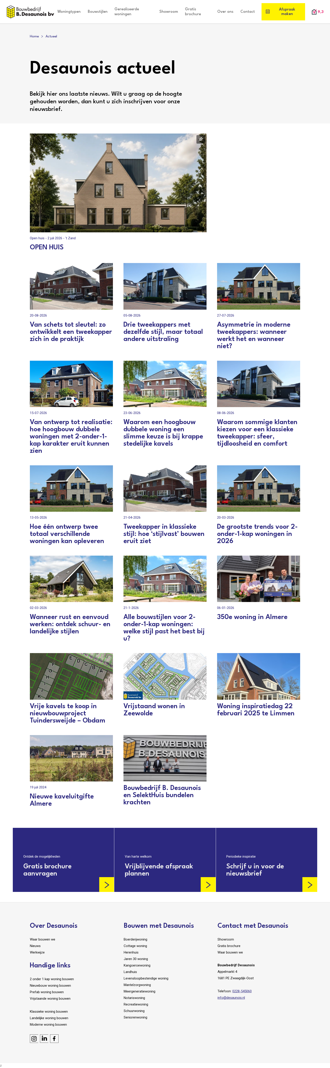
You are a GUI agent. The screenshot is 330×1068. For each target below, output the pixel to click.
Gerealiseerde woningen (126, 11)
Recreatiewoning (136, 1004)
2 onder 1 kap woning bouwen (52, 979)
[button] (69, 11)
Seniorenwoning (135, 1017)
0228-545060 (242, 991)
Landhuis (130, 972)
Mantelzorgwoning (137, 985)
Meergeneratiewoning (139, 991)
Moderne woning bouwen (48, 1025)
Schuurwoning (134, 1011)
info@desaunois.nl (231, 998)
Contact (247, 12)
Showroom (168, 12)
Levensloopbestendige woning (146, 978)
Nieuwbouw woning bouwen (50, 986)
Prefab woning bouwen (47, 992)
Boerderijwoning (135, 939)
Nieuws (35, 946)
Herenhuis (131, 952)
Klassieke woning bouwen (49, 1012)
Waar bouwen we (42, 939)
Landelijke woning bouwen (49, 1018)
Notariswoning (134, 998)
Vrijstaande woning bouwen (50, 999)
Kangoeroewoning (137, 965)
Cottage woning (135, 946)
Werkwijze (37, 952)
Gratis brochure (193, 11)
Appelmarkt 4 (227, 972)
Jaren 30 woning (136, 959)
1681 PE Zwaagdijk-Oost (236, 978)
